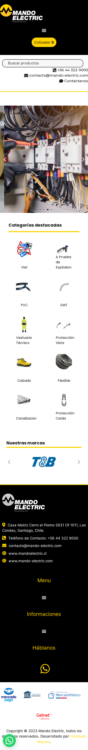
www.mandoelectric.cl (28, 553)
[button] (44, 30)
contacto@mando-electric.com (35, 546)
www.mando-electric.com (31, 561)
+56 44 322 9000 (63, 538)
